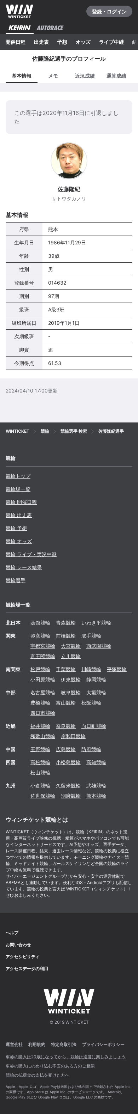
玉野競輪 (40, 749)
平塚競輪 (117, 669)
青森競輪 (66, 623)
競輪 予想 (16, 528)
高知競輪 (96, 762)
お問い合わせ (18, 944)
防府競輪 (91, 749)
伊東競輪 (71, 679)
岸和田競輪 (73, 736)
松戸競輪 (40, 669)
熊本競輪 (96, 796)
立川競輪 (71, 656)
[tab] (53, 75)
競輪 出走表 (19, 515)
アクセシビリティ (23, 956)
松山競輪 (40, 772)
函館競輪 (40, 623)
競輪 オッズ (19, 541)
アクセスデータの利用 (27, 968)
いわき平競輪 (96, 623)
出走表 (41, 42)
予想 (62, 42)
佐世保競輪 (42, 796)
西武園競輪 (98, 646)
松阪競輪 (91, 703)
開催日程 (15, 42)
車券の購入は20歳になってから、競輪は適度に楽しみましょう (66, 1056)
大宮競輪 (71, 646)
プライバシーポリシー (103, 1044)
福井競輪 (40, 726)
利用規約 (36, 1044)
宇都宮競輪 (42, 646)
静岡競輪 (96, 679)
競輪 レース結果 (24, 567)
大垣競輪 (96, 692)
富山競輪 (66, 703)
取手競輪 (91, 636)
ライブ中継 (111, 42)
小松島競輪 (68, 762)
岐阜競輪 (71, 692)
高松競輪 (40, 762)
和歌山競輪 (42, 736)
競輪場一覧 (18, 489)
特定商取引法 (63, 1044)
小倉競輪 (40, 786)
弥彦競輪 (40, 636)
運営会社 (14, 1044)
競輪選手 (15, 580)
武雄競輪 (96, 786)
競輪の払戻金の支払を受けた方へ (37, 1075)
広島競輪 (66, 749)
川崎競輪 (91, 669)
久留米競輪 (68, 786)
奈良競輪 (66, 726)
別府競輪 (71, 796)
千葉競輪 (66, 669)
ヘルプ (12, 932)
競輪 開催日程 (21, 502)
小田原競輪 (42, 679)
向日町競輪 (93, 726)
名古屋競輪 (42, 692)
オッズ (83, 42)
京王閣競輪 (42, 656)
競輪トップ (18, 476)
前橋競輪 (66, 636)
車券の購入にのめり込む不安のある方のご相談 (50, 1066)
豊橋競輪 (40, 703)
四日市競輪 (42, 713)
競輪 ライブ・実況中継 (31, 554)
